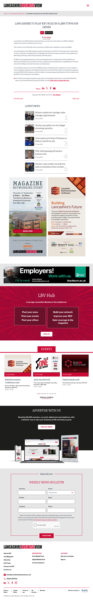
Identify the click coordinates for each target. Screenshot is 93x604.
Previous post (18, 98)
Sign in (63, 559)
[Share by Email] (54, 88)
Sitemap (42, 590)
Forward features (38, 563)
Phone (50, 506)
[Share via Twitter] (47, 88)
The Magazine (8, 556)
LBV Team (7, 563)
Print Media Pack (38, 556)
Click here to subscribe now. (59, 80)
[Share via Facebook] (50, 88)
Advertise (7, 560)
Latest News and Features (17, 13)
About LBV (7, 553)
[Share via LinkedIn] (43, 88)
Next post (76, 98)
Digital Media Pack (38, 559)
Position (21, 497)
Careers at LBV (9, 566)
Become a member (67, 556)
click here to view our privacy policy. (45, 520)
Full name (22, 488)
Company (22, 506)
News (42, 33)
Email (50, 497)
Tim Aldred (47, 37)
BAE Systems (48, 33)
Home (6, 13)
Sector (50, 488)
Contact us (7, 570)
